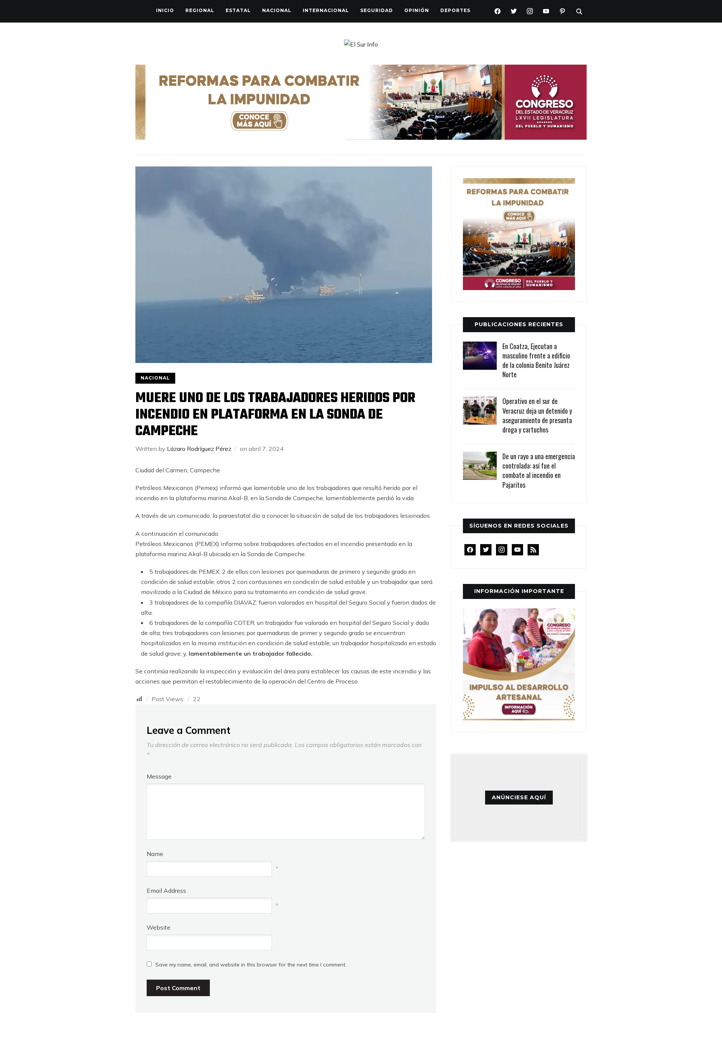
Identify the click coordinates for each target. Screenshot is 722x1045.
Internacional (326, 10)
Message (159, 776)
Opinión (416, 10)
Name (155, 853)
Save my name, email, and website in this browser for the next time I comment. (250, 964)
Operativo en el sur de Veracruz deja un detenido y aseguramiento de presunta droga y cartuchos (537, 415)
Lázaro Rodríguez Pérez (199, 448)
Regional (199, 10)
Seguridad (376, 10)
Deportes (455, 10)
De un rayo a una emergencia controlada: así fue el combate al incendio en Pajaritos (538, 470)
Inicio (165, 10)
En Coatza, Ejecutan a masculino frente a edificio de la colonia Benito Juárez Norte (536, 360)
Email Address (166, 890)
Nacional (276, 10)
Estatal (238, 10)
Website (158, 927)
